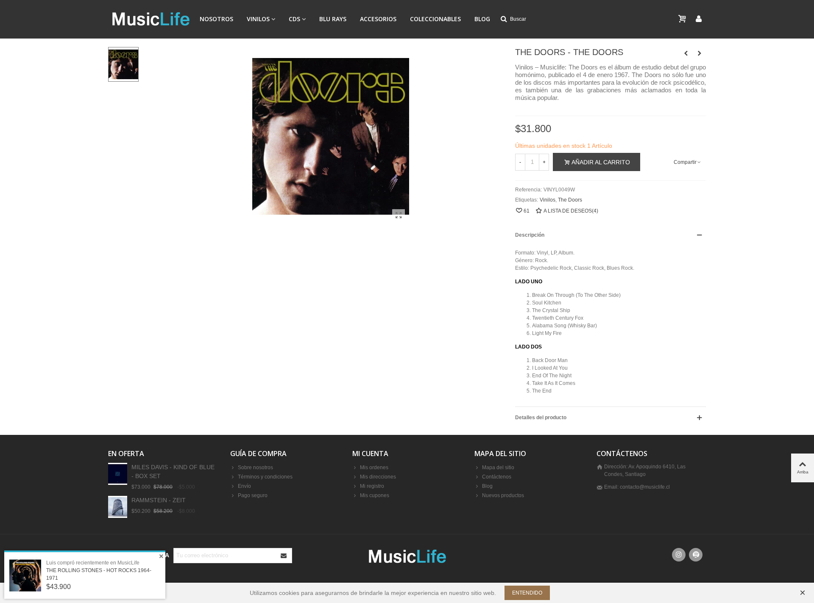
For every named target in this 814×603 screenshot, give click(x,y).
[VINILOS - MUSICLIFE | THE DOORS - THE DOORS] (398, 215)
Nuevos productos (503, 495)
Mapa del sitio (498, 467)
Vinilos (547, 200)
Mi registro (372, 486)
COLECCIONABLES (435, 19)
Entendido (527, 593)
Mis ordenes (374, 467)
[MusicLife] (150, 19)
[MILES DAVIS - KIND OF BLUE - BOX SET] (117, 473)
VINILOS (258, 19)
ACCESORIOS (378, 19)
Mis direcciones (378, 477)
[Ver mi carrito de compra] (683, 19)
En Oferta (126, 453)
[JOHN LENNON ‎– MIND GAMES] (686, 53)
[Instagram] (679, 555)
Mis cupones (374, 495)
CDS (294, 19)
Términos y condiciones (265, 477)
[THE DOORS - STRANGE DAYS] (699, 53)
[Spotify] (695, 555)
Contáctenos (496, 477)
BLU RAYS (332, 19)
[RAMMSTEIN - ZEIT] (117, 506)
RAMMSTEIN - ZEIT (158, 500)
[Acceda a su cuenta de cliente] (698, 19)
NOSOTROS (216, 19)
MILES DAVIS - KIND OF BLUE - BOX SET (173, 471)
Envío (244, 486)
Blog (482, 19)
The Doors (570, 200)
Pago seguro (253, 495)
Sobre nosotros (255, 467)
